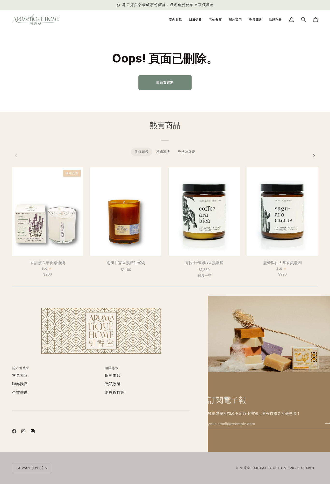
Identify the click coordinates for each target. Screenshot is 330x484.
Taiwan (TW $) (29, 468)
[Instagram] (23, 431)
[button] (175, 19)
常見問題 (20, 375)
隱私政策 (112, 384)
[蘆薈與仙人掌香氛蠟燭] (282, 211)
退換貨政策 (114, 392)
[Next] (313, 155)
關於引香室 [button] (20, 368)
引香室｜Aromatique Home (264, 468)
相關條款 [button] (112, 368)
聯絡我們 (20, 384)
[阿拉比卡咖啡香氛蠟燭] (204, 211)
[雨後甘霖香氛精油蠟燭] (125, 211)
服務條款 (112, 375)
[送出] (326, 423)
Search (308, 468)
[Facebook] (14, 431)
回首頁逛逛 (165, 82)
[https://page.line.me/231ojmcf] (32, 431)
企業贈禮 (20, 392)
